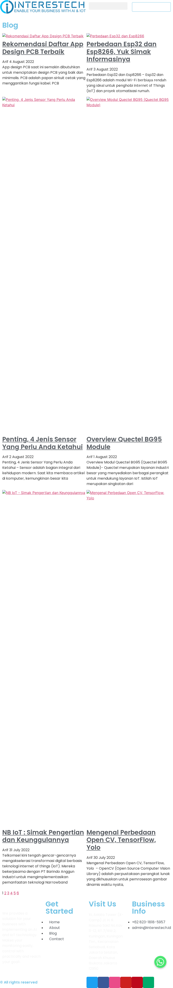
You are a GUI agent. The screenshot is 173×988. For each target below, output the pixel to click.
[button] (108, 6)
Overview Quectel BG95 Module (124, 443)
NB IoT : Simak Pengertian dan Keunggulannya (43, 836)
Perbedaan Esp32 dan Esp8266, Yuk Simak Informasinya (121, 52)
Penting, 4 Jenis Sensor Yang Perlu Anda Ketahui (42, 443)
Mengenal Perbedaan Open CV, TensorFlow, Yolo (121, 840)
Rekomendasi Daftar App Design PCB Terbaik (42, 48)
